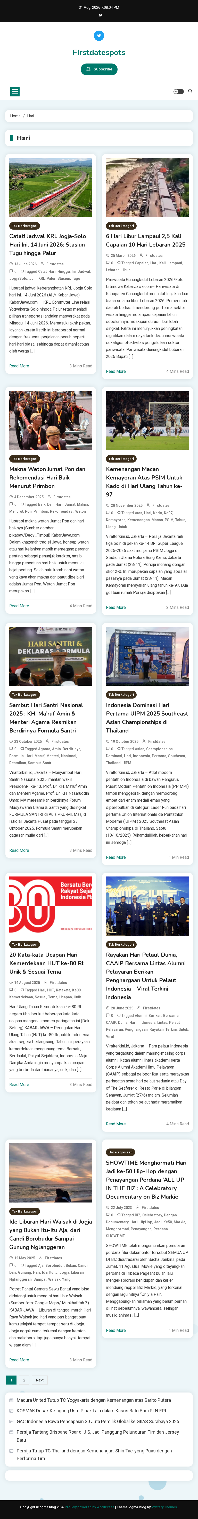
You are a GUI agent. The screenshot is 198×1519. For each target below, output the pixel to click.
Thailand (113, 763)
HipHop (145, 1222)
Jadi (158, 1222)
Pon (28, 511)
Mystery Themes (164, 1507)
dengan (170, 1215)
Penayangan (141, 1229)
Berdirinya (71, 749)
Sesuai (40, 997)
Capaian (141, 263)
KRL (41, 278)
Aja (41, 1265)
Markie (179, 1222)
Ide (44, 1272)
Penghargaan (136, 1029)
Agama (44, 749)
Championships (159, 749)
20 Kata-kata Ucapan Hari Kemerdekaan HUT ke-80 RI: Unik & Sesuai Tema (47, 963)
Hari (52, 271)
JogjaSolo (18, 278)
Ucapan (65, 997)
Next (40, 1380)
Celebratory (152, 1215)
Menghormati (117, 1229)
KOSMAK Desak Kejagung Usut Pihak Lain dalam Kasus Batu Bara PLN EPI (91, 1410)
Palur (51, 278)
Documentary (117, 1222)
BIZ (138, 1215)
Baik (41, 504)
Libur (125, 270)
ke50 (167, 1222)
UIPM (126, 763)
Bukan (71, 1265)
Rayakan (157, 1029)
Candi (83, 1265)
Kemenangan (138, 520)
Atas (138, 513)
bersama (171, 1016)
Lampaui (175, 263)
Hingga (63, 271)
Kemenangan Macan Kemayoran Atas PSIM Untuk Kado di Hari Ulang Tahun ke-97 (144, 482)
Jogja (64, 1272)
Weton (80, 511)
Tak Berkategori (24, 226)
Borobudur (54, 1265)
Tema (52, 997)
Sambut (34, 763)
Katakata (63, 990)
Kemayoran (116, 520)
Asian (139, 749)
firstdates (55, 264)
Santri (48, 763)
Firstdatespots (99, 52)
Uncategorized (121, 1152)
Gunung (24, 1272)
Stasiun (63, 278)
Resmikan (17, 763)
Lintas (162, 1022)
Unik (77, 997)
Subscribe (103, 69)
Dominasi (114, 756)
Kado (157, 513)
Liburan (77, 1272)
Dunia (123, 1022)
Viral (110, 1036)
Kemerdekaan (21, 997)
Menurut (16, 511)
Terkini (171, 1029)
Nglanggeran (20, 1279)
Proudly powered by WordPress (90, 1507)
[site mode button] (179, 91)
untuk (122, 527)
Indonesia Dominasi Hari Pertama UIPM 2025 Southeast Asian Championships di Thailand (147, 718)
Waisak (54, 1279)
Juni (33, 278)
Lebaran (113, 270)
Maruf (40, 756)
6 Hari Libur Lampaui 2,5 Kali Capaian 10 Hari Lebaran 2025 (145, 240)
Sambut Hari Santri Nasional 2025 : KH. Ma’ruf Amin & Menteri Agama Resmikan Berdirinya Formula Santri (46, 718)
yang (66, 1279)
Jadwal (84, 271)
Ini (74, 271)
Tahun (180, 520)
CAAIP (111, 1022)
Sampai (40, 1279)
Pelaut (174, 1022)
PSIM (169, 520)
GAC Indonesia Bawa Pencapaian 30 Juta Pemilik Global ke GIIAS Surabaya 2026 (98, 1421)
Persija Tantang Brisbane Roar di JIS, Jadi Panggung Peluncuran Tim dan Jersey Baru (98, 1436)
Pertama (159, 756)
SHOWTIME (115, 1236)
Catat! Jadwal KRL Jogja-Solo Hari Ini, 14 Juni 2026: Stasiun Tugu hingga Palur (47, 244)
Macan (157, 520)
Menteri (52, 756)
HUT (50, 990)
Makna (82, 504)
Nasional (68, 756)
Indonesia (141, 756)
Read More (19, 366)
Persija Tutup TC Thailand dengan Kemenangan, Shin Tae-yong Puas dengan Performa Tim (94, 1454)
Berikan (154, 1016)
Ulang (111, 527)
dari (12, 1272)
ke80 (76, 990)
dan (50, 504)
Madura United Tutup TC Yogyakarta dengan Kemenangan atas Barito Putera (94, 1400)
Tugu (76, 278)
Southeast (176, 756)
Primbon (41, 511)
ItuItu (53, 1272)
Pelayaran (114, 1029)
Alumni (141, 1016)
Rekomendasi (61, 511)
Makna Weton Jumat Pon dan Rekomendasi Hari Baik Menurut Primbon (47, 477)
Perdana (160, 1229)
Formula (16, 756)
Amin (56, 749)
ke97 (168, 513)
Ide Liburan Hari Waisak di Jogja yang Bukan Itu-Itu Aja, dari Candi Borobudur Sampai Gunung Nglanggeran (50, 1234)
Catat (42, 271)
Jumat (69, 504)
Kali (162, 263)
